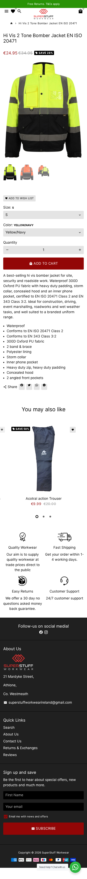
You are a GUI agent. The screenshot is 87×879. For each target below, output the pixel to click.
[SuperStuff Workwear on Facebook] (41, 632)
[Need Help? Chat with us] (75, 867)
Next (80, 110)
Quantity (10, 242)
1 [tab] (37, 516)
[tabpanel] (43, 467)
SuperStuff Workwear (55, 852)
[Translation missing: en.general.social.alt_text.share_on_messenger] (44, 387)
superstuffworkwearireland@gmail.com (38, 702)
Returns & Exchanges (20, 748)
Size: (8, 207)
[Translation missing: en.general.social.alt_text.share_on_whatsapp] (37, 387)
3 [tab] (50, 516)
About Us (11, 734)
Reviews (10, 755)
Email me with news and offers (28, 816)
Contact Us (12, 741)
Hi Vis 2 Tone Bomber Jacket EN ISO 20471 (48, 23)
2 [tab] (43, 516)
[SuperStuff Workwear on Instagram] (46, 632)
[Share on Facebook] (22, 387)
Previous (7, 467)
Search (9, 727)
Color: (18, 225)
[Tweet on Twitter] (29, 387)
